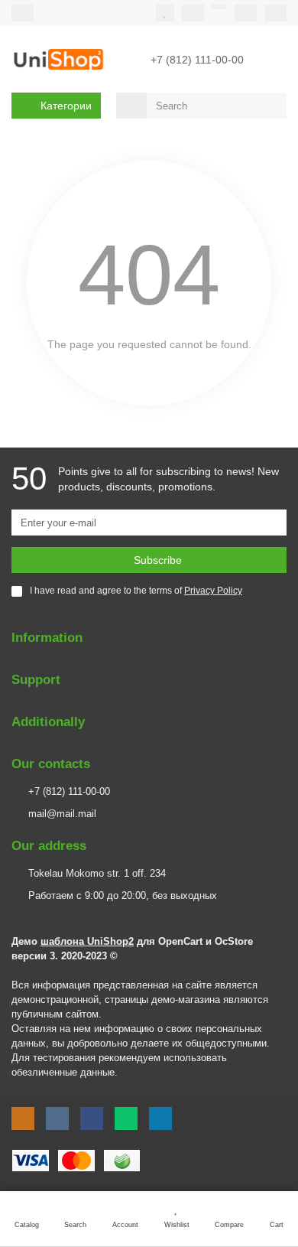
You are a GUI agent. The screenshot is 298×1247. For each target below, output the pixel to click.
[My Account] (275, 13)
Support (35, 679)
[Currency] (219, 7)
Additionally (48, 722)
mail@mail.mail (62, 813)
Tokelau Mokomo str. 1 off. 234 (97, 873)
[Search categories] (131, 106)
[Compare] (193, 13)
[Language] (246, 13)
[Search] (270, 105)
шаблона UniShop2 (87, 941)
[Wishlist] (165, 13)
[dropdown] (22, 13)
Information (47, 637)
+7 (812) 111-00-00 (69, 791)
